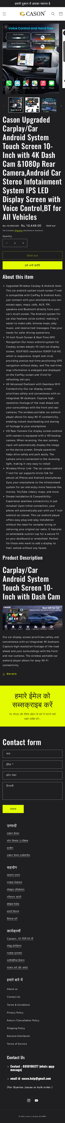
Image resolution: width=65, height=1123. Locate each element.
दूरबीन (10, 848)
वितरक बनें (12, 918)
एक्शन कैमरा (13, 833)
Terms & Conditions (18, 1004)
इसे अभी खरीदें (32, 265)
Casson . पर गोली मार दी (20, 938)
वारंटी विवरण (13, 911)
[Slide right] (61, 106)
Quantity (7, 236)
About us (12, 989)
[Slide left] (4, 106)
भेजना (13, 809)
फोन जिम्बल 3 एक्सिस (17, 840)
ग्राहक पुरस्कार (14, 953)
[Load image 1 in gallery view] (15, 104)
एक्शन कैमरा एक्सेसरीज (18, 855)
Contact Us (13, 996)
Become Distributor (18, 1036)
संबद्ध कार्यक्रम (14, 945)
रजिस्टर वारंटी (14, 897)
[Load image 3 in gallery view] (49, 104)
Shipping (19, 230)
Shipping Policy (16, 1028)
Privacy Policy (15, 1012)
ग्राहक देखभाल (14, 882)
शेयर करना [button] (11, 674)
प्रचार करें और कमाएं (17, 967)
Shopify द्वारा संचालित (39, 1116)
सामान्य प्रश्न (13, 875)
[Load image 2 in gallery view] (32, 104)
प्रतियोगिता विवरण (16, 960)
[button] (4, 14)
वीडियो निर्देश (13, 904)
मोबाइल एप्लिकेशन (16, 889)
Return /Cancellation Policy (23, 1020)
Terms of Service (17, 1043)
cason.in (28, 1116)
